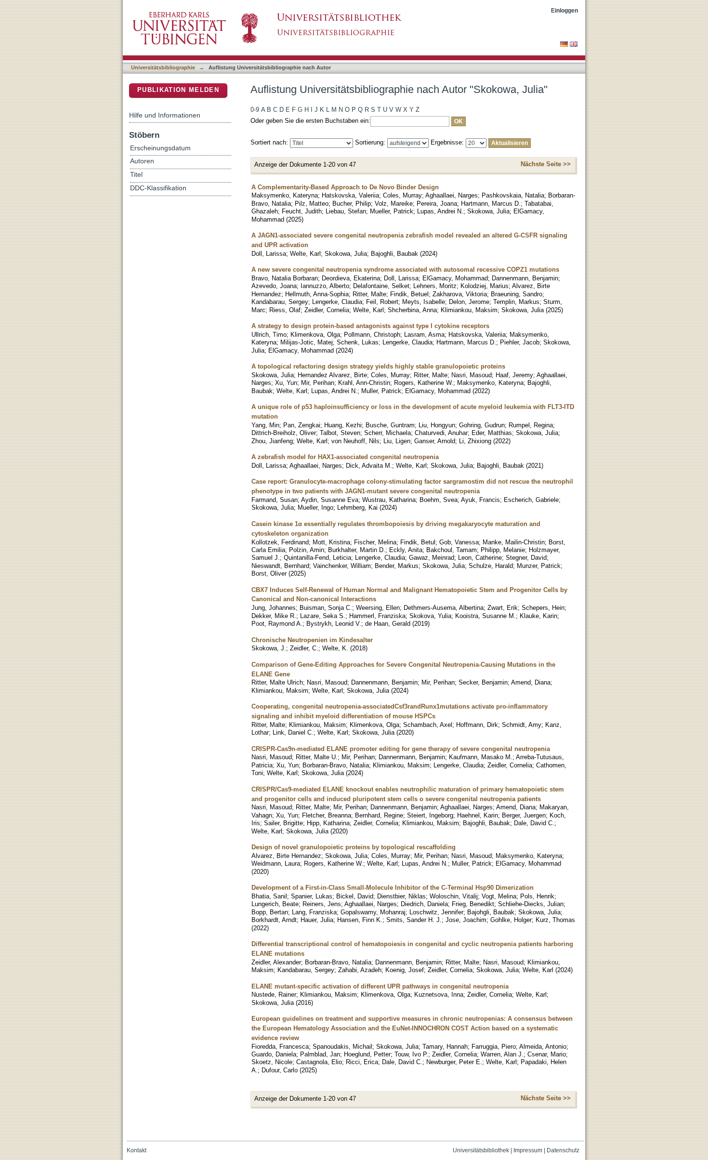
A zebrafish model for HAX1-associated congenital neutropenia (345, 457)
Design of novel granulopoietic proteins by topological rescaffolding (353, 847)
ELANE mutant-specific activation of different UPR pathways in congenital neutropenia (380, 986)
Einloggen (564, 10)
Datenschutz (563, 1150)
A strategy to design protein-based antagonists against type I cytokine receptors (370, 326)
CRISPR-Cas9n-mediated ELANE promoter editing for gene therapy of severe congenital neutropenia (400, 748)
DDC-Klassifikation (158, 188)
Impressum (527, 1150)
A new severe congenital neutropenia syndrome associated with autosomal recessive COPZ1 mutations (405, 269)
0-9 (254, 109)
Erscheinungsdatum (160, 148)
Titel (136, 174)
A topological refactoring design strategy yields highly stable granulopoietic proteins (378, 366)
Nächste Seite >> (546, 164)
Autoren (142, 161)
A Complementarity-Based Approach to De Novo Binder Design (345, 187)
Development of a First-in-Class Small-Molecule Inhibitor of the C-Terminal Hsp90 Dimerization (392, 887)
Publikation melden (178, 89)
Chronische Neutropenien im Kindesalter (312, 640)
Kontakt (136, 1150)
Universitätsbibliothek (481, 1150)
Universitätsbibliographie (163, 67)
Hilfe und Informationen (164, 115)
